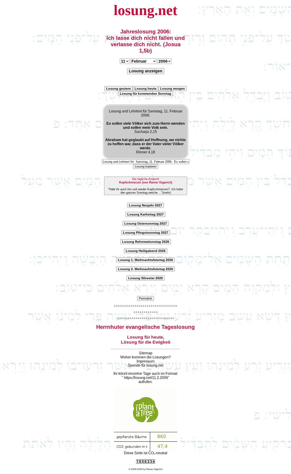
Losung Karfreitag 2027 (145, 214)
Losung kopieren (145, 166)
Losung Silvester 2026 (145, 278)
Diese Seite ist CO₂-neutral (145, 453)
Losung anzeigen (145, 71)
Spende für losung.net (145, 365)
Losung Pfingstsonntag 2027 (145, 232)
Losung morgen (172, 88)
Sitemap (145, 353)
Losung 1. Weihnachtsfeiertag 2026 (145, 260)
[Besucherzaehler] (145, 462)
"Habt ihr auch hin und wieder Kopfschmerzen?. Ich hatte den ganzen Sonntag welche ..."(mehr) (145, 185)
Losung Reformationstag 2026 (145, 241)
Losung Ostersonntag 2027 (145, 223)
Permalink (145, 298)
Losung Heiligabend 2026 (146, 251)
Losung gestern (118, 88)
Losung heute (145, 88)
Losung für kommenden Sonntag (145, 93)
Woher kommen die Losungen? (145, 357)
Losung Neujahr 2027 (145, 205)
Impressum (145, 361)
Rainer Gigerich (154, 469)
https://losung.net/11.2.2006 (146, 378)
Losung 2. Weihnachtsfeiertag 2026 (145, 269)
